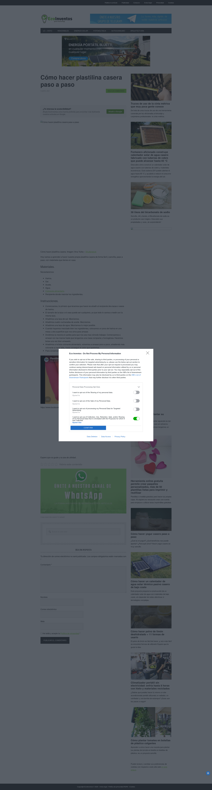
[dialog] (106, 395)
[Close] (148, 353)
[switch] (136, 392)
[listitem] (106, 387)
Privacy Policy (120, 437)
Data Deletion (92, 437)
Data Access (106, 437)
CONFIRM (88, 428)
